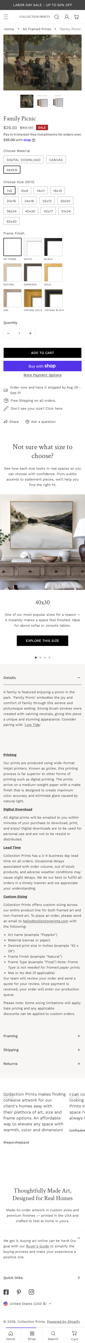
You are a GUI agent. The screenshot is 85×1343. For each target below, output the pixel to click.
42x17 (48, 211)
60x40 (12, 221)
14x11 (41, 191)
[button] (77, 17)
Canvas (56, 160)
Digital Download (24, 160)
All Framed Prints (37, 29)
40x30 (30, 211)
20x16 (11, 201)
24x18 (29, 201)
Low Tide (32, 725)
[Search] (57, 17)
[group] (42, 542)
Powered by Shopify (63, 1322)
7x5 (9, 191)
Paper (12, 170)
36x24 (12, 211)
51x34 (66, 211)
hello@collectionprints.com (45, 921)
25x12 (47, 201)
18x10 (57, 191)
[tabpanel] (42, 850)
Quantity (10, 323)
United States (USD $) (28, 1304)
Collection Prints (31, 1322)
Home (9, 29)
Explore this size (42, 641)
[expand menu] (6, 17)
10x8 (24, 191)
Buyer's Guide (38, 1246)
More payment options (42, 375)
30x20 (65, 201)
